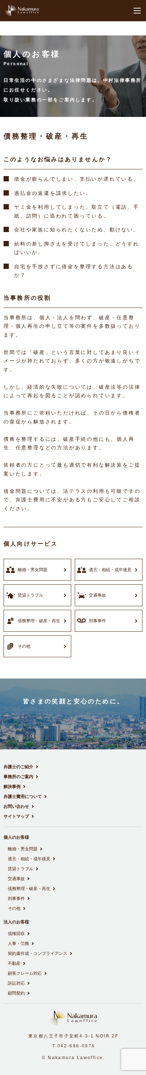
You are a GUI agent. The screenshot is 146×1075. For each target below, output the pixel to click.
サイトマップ (16, 816)
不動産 (14, 963)
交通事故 (16, 878)
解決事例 (12, 786)
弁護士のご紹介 (18, 766)
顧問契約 (16, 993)
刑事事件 (16, 898)
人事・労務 (18, 943)
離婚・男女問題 (23, 848)
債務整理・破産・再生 (29, 888)
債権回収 (16, 933)
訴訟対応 (16, 983)
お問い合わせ (16, 806)
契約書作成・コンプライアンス (37, 953)
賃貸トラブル (20, 868)
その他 (14, 908)
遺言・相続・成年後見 (29, 858)
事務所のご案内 (18, 776)
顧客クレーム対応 (25, 973)
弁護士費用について (23, 796)
